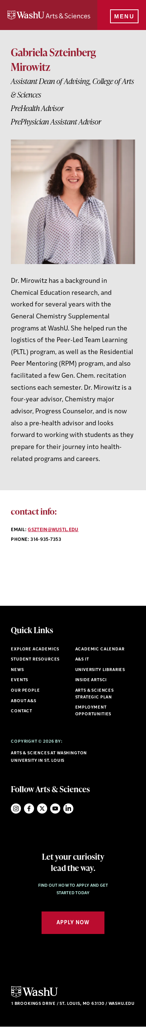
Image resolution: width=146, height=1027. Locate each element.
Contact (21, 711)
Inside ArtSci (91, 680)
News (17, 670)
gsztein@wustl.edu (53, 530)
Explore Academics (35, 649)
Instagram (16, 808)
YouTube (55, 808)
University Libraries (100, 670)
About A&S (23, 701)
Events (19, 680)
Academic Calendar (100, 649)
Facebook (29, 808)
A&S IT (82, 660)
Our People (25, 691)
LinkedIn (68, 808)
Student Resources (35, 660)
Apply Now (73, 923)
